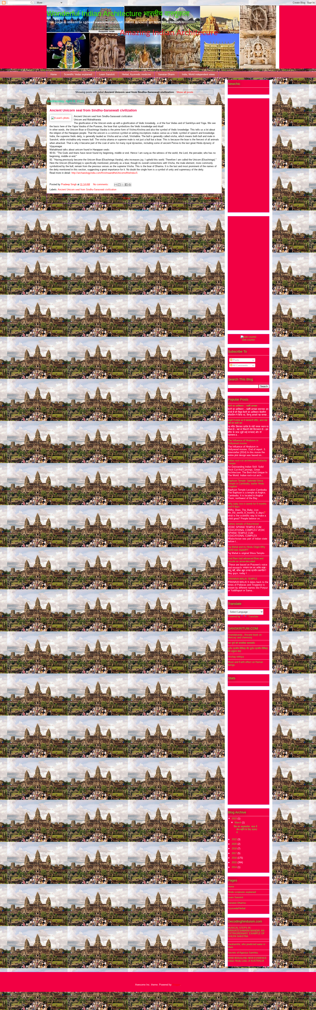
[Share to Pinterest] (129, 184)
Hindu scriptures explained (242, 892)
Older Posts (211, 198)
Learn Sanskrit (107, 74)
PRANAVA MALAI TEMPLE (242, 578)
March (238, 822)
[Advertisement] (248, 155)
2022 (235, 839)
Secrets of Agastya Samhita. (243, 952)
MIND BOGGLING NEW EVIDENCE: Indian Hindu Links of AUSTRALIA (247, 959)
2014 (235, 867)
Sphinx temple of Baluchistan (243, 523)
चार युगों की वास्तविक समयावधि (241, 643)
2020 (235, 844)
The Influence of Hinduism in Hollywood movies (243, 442)
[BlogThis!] (119, 184)
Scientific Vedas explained (78, 74)
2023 (235, 818)
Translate (253, 616)
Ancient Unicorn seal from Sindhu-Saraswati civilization (93, 110)
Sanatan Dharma (237, 902)
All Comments (240, 365)
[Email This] (116, 184)
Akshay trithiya (236, 656)
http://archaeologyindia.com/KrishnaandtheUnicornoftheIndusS (105, 172)
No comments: (101, 184)
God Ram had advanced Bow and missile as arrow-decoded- (245, 560)
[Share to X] (123, 184)
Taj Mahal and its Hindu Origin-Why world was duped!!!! (246, 548)
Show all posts (184, 92)
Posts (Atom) (142, 210)
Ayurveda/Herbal (236, 908)
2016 (235, 857)
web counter (248, 339)
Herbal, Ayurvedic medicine (136, 74)
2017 (235, 853)
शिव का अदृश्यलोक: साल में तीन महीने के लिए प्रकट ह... (245, 829)
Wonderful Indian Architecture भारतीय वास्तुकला (118, 14)
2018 (235, 848)
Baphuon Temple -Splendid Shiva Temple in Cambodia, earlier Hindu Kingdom (246, 483)
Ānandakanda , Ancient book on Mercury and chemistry (245, 636)
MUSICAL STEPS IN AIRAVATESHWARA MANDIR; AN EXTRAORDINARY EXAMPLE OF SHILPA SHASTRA (246, 932)
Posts (235, 360)
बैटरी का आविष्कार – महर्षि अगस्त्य (242, 405)
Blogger (176, 984)
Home (53, 74)
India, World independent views (198, 74)
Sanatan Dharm (166, 74)
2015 (235, 862)
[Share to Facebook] (126, 184)
